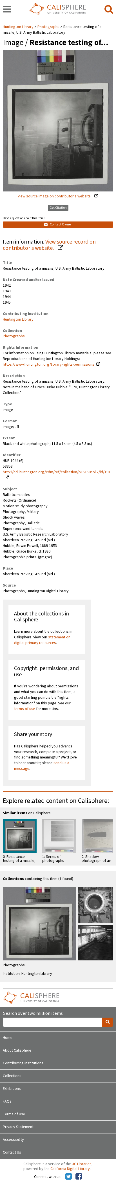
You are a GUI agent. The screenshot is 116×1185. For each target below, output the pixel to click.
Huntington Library (18, 27)
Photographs (48, 27)
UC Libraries (82, 1164)
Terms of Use (14, 1114)
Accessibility (13, 1140)
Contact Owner (60, 224)
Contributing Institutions (23, 1063)
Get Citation (58, 207)
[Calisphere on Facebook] (78, 1176)
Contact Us (12, 1152)
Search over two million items (33, 1013)
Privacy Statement (18, 1127)
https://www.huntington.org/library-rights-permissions (48, 364)
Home (7, 1038)
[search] (108, 9)
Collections (12, 1076)
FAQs (7, 1101)
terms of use (24, 709)
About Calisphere (17, 1050)
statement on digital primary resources (42, 640)
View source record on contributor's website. (49, 245)
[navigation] (7, 9)
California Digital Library (70, 1169)
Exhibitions (12, 1089)
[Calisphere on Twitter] (68, 1176)
